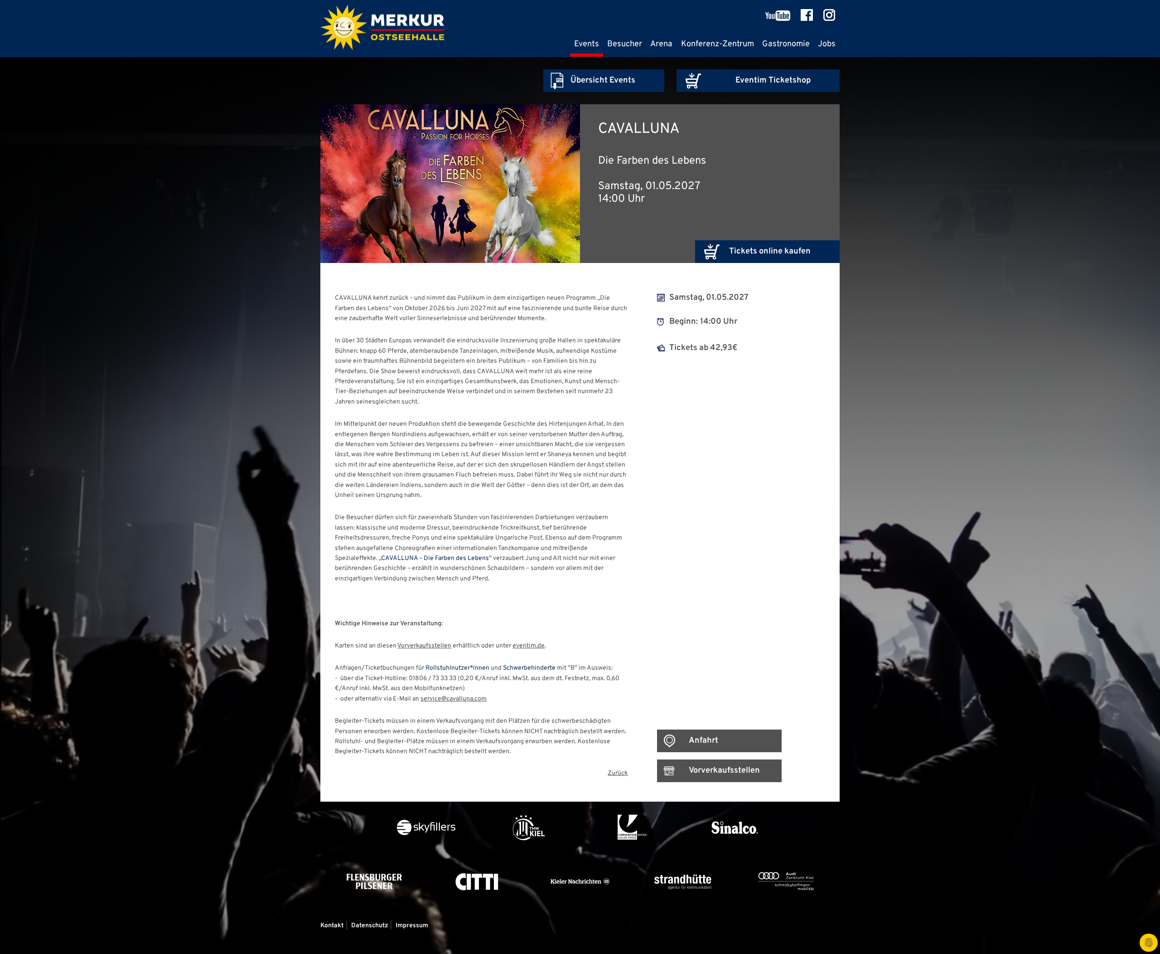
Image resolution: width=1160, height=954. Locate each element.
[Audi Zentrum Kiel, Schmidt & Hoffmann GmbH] (785, 906)
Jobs (827, 44)
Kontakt (331, 926)
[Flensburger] (375, 906)
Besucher (624, 44)
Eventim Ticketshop (773, 80)
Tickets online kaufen (770, 251)
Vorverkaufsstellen (424, 646)
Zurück (618, 773)
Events (586, 44)
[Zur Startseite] (382, 29)
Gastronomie (786, 44)
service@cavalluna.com (453, 699)
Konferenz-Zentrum (717, 44)
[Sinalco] (734, 852)
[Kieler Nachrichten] (580, 906)
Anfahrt (703, 740)
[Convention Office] (632, 852)
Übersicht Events (602, 80)
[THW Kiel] (529, 852)
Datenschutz (369, 926)
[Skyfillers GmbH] (426, 852)
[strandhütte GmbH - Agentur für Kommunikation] (683, 906)
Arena (661, 44)
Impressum (412, 926)
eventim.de (528, 646)
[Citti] (477, 906)
